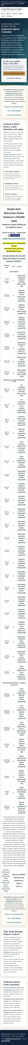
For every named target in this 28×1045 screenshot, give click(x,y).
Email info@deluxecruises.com (14, 73)
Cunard (3, 16)
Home (2, 13)
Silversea (8, 13)
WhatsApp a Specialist (14, 115)
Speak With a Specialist (14, 78)
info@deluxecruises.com (8, 3)
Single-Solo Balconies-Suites (14, 239)
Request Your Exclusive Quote (14, 107)
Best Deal (9, 16)
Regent (21, 13)
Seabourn (15, 13)
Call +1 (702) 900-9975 (14, 111)
